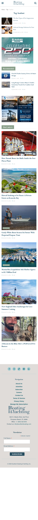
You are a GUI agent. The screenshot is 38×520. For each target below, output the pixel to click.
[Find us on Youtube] (24, 369)
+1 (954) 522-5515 (21, 422)
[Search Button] (35, 3)
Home (3, 9)
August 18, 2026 (7, 201)
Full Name (8, 438)
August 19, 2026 (7, 164)
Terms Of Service (19, 398)
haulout (11, 9)
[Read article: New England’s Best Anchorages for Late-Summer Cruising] (19, 291)
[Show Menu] (3, 3)
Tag (7, 9)
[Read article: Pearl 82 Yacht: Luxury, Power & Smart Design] (6, 76)
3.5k (14, 164)
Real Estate (7, 191)
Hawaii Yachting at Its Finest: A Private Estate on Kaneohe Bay (17, 196)
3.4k (14, 349)
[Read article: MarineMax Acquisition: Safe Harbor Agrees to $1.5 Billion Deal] (19, 254)
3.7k (14, 312)
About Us (19, 383)
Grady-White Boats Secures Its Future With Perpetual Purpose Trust (18, 233)
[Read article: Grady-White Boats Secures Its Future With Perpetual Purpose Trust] (19, 217)
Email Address (9, 446)
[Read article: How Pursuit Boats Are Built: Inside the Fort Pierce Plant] (19, 143)
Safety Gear (7, 339)
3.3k (27, 32)
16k (24, 89)
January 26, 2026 (17, 89)
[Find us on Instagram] (14, 369)
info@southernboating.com (22, 424)
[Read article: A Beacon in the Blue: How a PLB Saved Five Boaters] (19, 329)
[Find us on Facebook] (9, 369)
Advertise (19, 386)
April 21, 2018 (17, 23)
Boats (5, 154)
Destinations (8, 302)
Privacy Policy (19, 401)
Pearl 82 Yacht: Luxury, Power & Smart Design (24, 74)
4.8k (24, 23)
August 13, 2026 (7, 275)
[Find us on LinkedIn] (28, 369)
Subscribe (19, 389)
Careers (19, 392)
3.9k (22, 78)
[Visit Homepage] (19, 3)
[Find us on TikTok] (19, 369)
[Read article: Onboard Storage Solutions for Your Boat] (7, 30)
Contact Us (19, 395)
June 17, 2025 (16, 78)
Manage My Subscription (19, 404)
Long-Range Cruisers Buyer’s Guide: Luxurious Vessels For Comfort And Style (23, 85)
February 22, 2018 (18, 32)
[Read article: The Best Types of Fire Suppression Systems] (7, 21)
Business (6, 228)
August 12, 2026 (7, 312)
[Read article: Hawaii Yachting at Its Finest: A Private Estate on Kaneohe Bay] (19, 180)
